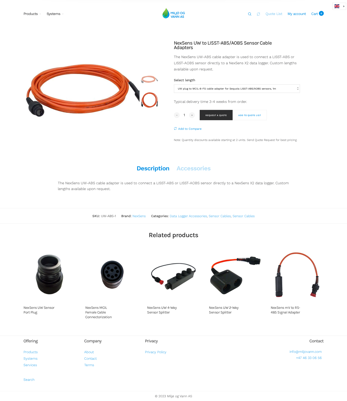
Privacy (151, 340)
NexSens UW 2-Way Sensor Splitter (223, 310)
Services (30, 365)
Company (92, 340)
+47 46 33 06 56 (309, 358)
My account (297, 14)
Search (29, 380)
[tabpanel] (86, 90)
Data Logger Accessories (188, 216)
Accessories (194, 168)
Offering (30, 340)
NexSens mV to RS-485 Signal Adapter (285, 310)
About (89, 352)
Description (153, 168)
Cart (316, 14)
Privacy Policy (155, 352)
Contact (90, 358)
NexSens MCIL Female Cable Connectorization (98, 312)
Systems (53, 14)
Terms (89, 365)
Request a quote (216, 115)
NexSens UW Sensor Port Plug (38, 310)
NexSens (139, 216)
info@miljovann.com (306, 352)
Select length (184, 80)
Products (30, 14)
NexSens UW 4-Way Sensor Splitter (162, 310)
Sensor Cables (220, 216)
